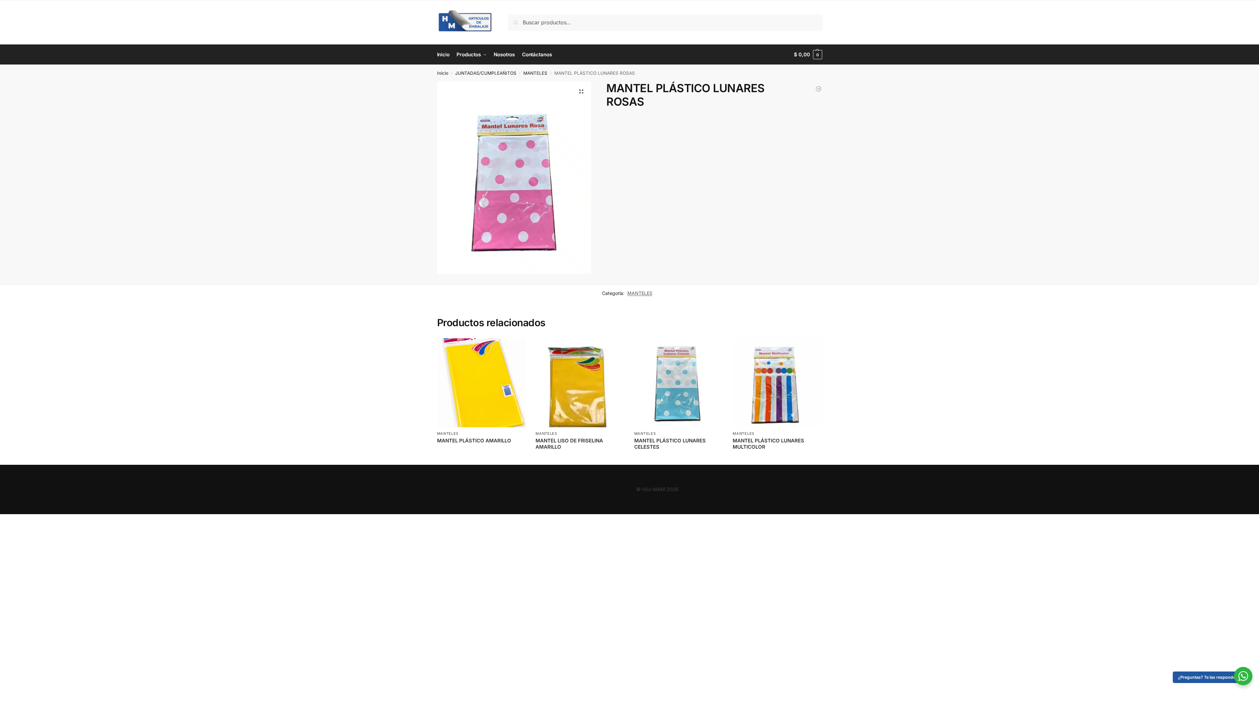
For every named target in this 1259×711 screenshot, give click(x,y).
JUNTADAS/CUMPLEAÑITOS (485, 73)
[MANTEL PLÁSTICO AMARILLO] (481, 382)
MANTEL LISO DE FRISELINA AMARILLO (569, 443)
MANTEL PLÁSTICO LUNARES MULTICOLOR (768, 443)
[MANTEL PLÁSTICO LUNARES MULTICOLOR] (777, 382)
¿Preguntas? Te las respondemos (1211, 677)
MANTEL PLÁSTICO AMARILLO (474, 440)
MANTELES (535, 73)
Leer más (481, 451)
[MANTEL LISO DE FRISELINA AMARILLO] (580, 382)
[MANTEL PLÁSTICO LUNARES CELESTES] (818, 89)
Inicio (442, 73)
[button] (808, 55)
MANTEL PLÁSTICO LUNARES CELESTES (670, 443)
